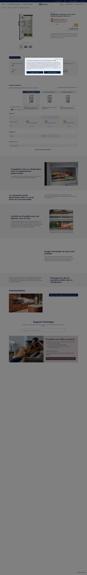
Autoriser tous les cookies (52, 72)
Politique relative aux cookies (49, 68)
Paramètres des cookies (35, 72)
